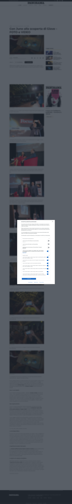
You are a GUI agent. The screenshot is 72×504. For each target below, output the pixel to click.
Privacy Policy (41, 282)
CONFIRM (29, 278)
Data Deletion (30, 282)
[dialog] (36, 252)
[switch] (48, 240)
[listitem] (36, 238)
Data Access (36, 282)
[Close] (53, 222)
